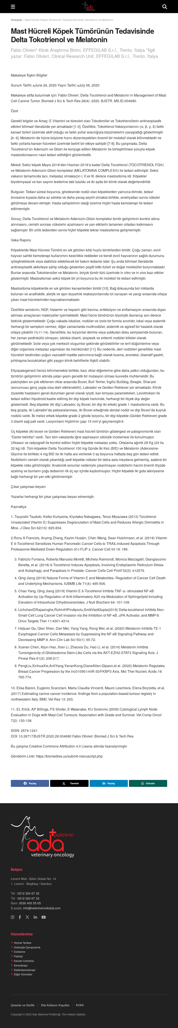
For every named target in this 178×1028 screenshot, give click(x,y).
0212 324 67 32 (28, 893)
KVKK (80, 1005)
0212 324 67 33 (28, 898)
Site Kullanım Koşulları (55, 1005)
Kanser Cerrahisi (24, 961)
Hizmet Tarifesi (22, 943)
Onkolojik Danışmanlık (27, 947)
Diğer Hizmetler (23, 974)
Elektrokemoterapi (24, 970)
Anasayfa (16, 20)
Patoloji (18, 956)
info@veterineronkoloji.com (41, 908)
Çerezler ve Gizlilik (23, 1005)
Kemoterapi (21, 965)
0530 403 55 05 (30, 903)
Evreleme (19, 951)
